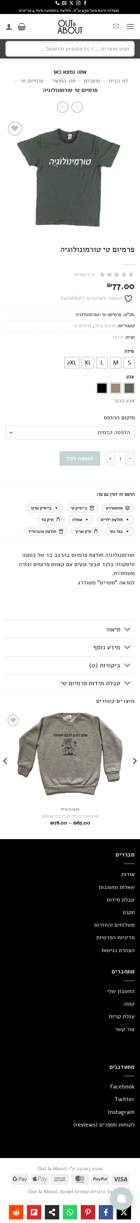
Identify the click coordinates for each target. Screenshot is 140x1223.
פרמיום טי (82, 326)
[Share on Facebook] (106, 1212)
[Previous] (134, 775)
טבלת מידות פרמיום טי (90, 683)
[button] (130, 26)
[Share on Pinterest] (88, 1212)
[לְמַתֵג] (128, 630)
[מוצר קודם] (62, 107)
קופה (129, 1004)
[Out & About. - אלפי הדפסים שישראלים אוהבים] (70, 26)
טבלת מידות (121, 900)
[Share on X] (124, 1212)
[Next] (5, 775)
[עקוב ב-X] (71, 3)
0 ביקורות (85, 274)
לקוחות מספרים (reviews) (104, 1125)
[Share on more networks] (52, 1212)
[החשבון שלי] (9, 26)
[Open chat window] (121, 1198)
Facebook (122, 1087)
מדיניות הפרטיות (115, 937)
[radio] (129, 362)
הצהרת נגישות (118, 950)
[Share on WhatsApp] (70, 1212)
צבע (130, 377)
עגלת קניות (122, 1016)
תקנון (128, 912)
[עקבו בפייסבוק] (85, 3)
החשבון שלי (121, 991)
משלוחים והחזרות (114, 925)
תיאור (113, 629)
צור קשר (125, 1029)
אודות (128, 874)
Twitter (125, 1099)
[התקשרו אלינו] (57, 3)
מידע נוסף (106, 647)
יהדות (118, 337)
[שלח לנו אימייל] (64, 3)
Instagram (121, 1112)
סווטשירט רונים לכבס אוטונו (70, 816)
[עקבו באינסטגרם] (78, 3)
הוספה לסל (79, 458)
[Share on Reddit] (16, 1212)
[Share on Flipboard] (34, 1212)
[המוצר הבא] (77, 107)
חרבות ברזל (105, 326)
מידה (129, 351)
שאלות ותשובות (117, 887)
